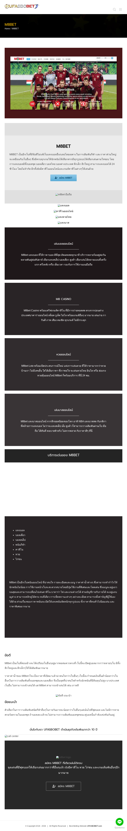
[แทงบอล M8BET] (63, 205)
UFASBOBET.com (94, 826)
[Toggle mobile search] (114, 9)
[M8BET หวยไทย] (63, 217)
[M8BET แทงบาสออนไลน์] (63, 222)
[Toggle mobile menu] (120, 9)
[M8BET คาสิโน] (63, 211)
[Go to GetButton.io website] (120, 828)
